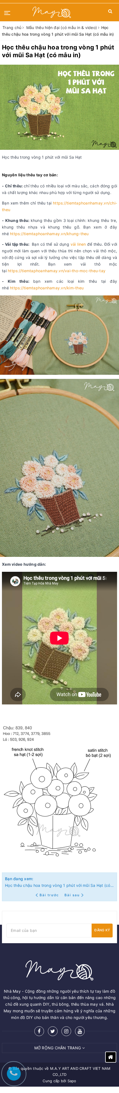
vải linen (78, 244)
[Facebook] (39, 1031)
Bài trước (50, 895)
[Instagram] (66, 1031)
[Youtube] (80, 1031)
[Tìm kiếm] (110, 12)
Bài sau (72, 895)
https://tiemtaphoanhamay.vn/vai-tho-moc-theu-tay (56, 270)
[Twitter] (53, 1031)
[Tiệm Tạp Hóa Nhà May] (52, 12)
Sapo (72, 1081)
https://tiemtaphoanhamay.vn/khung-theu (49, 233)
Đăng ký (102, 930)
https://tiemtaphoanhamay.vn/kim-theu (47, 287)
